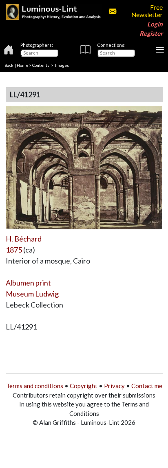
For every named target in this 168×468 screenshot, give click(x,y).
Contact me (146, 385)
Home (22, 65)
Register (151, 33)
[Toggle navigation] (160, 50)
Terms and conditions (34, 385)
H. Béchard (24, 238)
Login (155, 24)
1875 (14, 249)
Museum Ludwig (32, 293)
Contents (40, 65)
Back (8, 65)
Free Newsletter (146, 11)
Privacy (114, 385)
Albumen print (28, 282)
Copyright (83, 385)
